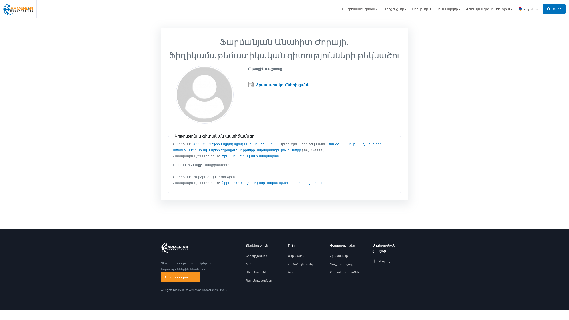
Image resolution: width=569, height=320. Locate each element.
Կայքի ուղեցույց (341, 264)
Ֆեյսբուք (384, 261)
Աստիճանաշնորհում (359, 9)
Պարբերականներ (259, 280)
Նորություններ (256, 256)
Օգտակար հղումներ (345, 272)
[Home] (20, 9)
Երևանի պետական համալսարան (250, 156)
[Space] (174, 248)
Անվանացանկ (256, 272)
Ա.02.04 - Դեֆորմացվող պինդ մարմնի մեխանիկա (235, 144)
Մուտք (556, 9)
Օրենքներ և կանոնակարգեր (435, 9)
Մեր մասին (296, 256)
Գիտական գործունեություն (488, 9)
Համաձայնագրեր (301, 264)
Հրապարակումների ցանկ (282, 85)
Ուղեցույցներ (394, 9)
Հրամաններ (339, 256)
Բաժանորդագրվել (180, 277)
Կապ (291, 272)
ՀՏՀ (248, 264)
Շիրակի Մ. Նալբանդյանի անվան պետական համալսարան (272, 182)
